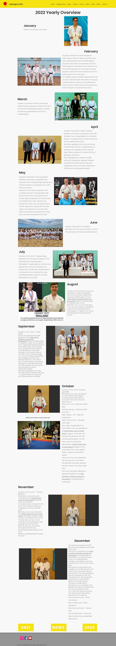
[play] (55, 421)
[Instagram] (22, 638)
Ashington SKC (16, 4)
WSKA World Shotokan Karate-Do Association (79, 300)
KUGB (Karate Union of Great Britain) (29, 499)
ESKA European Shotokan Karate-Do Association (73, 476)
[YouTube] (30, 638)
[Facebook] (26, 638)
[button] (39, 72)
